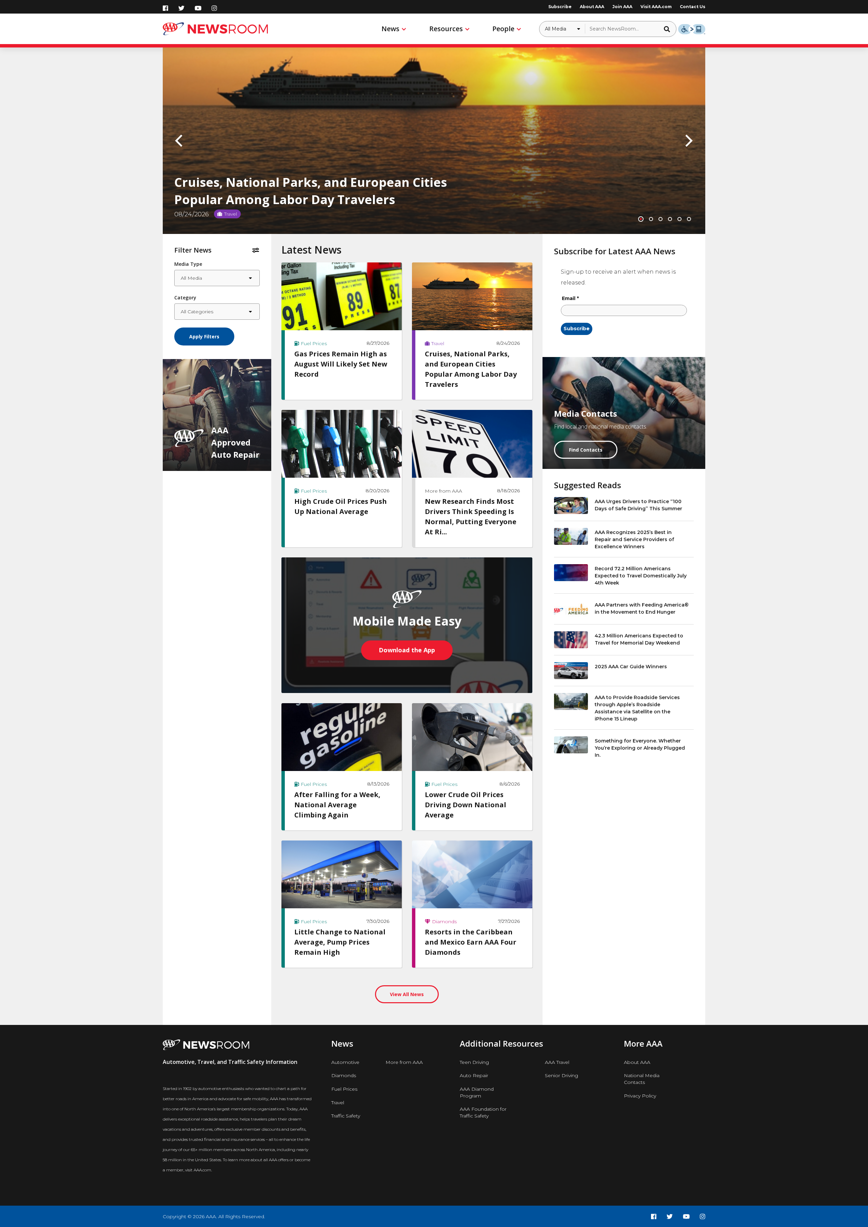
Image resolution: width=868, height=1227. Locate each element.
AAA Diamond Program (477, 1092)
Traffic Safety (345, 1116)
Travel (337, 1103)
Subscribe (560, 6)
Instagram (214, 8)
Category (185, 297)
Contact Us (692, 6)
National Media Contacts (641, 1078)
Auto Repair (474, 1075)
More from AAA (404, 1062)
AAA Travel (557, 1062)
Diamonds (343, 1075)
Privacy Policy (640, 1096)
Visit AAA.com (656, 6)
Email (570, 298)
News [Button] (390, 28)
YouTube (198, 8)
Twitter (181, 8)
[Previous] (180, 141)
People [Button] (503, 28)
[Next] (688, 141)
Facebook (165, 8)
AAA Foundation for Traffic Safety (483, 1112)
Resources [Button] (446, 28)
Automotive (345, 1062)
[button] (669, 29)
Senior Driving (561, 1075)
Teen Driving (474, 1062)
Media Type (188, 264)
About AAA (592, 6)
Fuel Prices (344, 1089)
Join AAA (622, 6)
